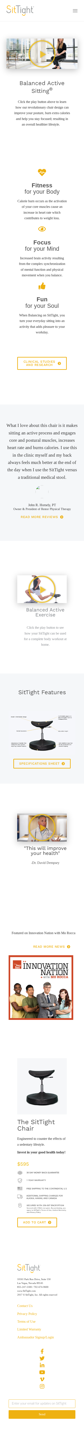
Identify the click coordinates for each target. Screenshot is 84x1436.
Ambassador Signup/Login (35, 1337)
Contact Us (25, 1306)
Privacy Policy (27, 1314)
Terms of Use (26, 1321)
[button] (42, 54)
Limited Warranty (29, 1329)
